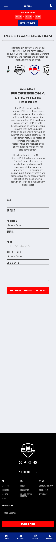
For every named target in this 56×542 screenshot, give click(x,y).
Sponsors (5, 490)
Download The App (46, 486)
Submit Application (28, 290)
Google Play (43, 490)
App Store (43, 494)
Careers (5, 494)
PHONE (10, 242)
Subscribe (28, 524)
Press (22, 486)
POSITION (12, 221)
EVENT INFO (28, 23)
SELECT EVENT (15, 252)
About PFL (5, 486)
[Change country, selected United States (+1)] (10, 246)
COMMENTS (13, 262)
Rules (4, 498)
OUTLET (11, 210)
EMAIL (10, 231)
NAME (10, 200)
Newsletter (24, 490)
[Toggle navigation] (6, 5)
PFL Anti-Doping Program (26, 495)
